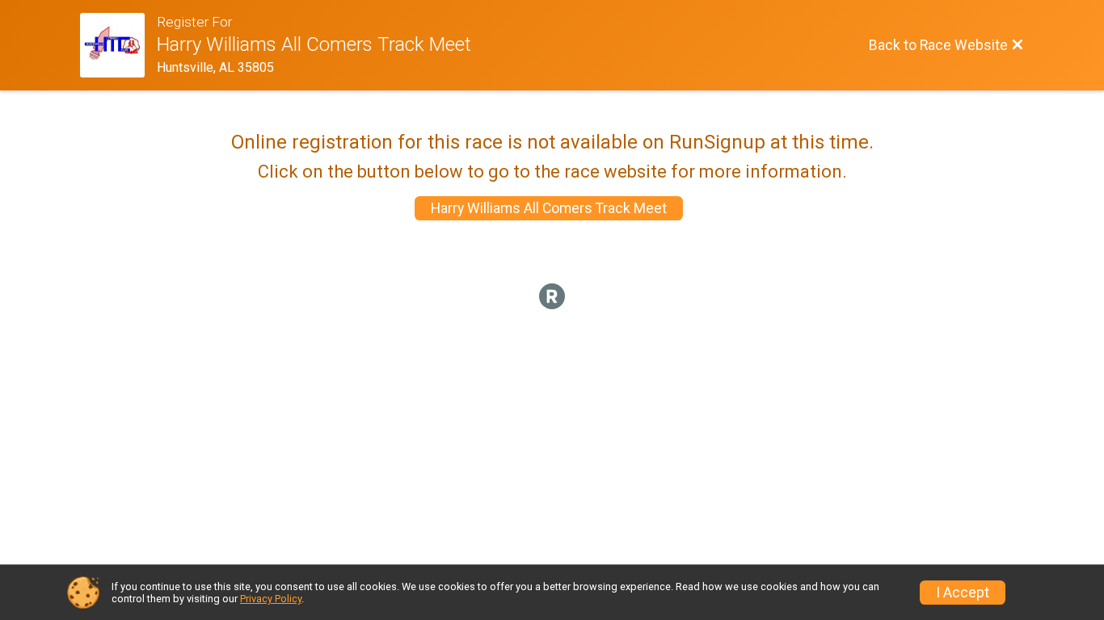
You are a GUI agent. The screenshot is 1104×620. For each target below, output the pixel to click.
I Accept (962, 592)
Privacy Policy (270, 599)
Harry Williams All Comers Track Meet (549, 208)
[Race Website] (118, 45)
